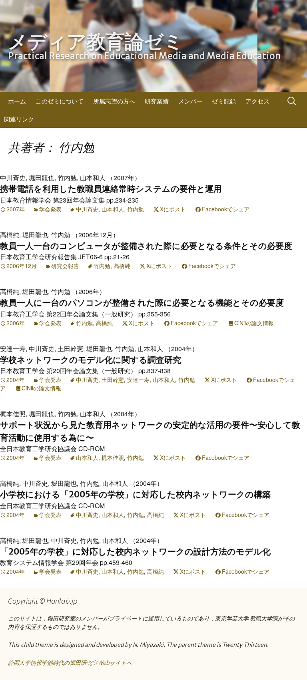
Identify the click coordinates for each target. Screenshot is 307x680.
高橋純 (122, 266)
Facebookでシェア (225, 209)
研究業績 (157, 101)
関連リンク (19, 119)
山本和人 (113, 209)
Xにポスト (173, 209)
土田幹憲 (113, 380)
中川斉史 (87, 209)
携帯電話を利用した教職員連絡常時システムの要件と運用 (111, 188)
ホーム (17, 101)
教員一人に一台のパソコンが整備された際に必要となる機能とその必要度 (142, 302)
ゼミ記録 (224, 101)
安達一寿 (138, 380)
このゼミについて (60, 101)
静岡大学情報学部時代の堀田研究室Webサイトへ (70, 662)
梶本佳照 (113, 457)
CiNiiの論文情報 (254, 323)
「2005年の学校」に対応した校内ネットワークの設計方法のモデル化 (135, 551)
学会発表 (50, 209)
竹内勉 (135, 209)
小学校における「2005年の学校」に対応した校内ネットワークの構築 (135, 494)
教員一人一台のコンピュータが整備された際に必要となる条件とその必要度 (146, 246)
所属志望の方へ (114, 101)
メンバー (190, 101)
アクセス (257, 101)
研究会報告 (65, 266)
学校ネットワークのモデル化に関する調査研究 (90, 359)
